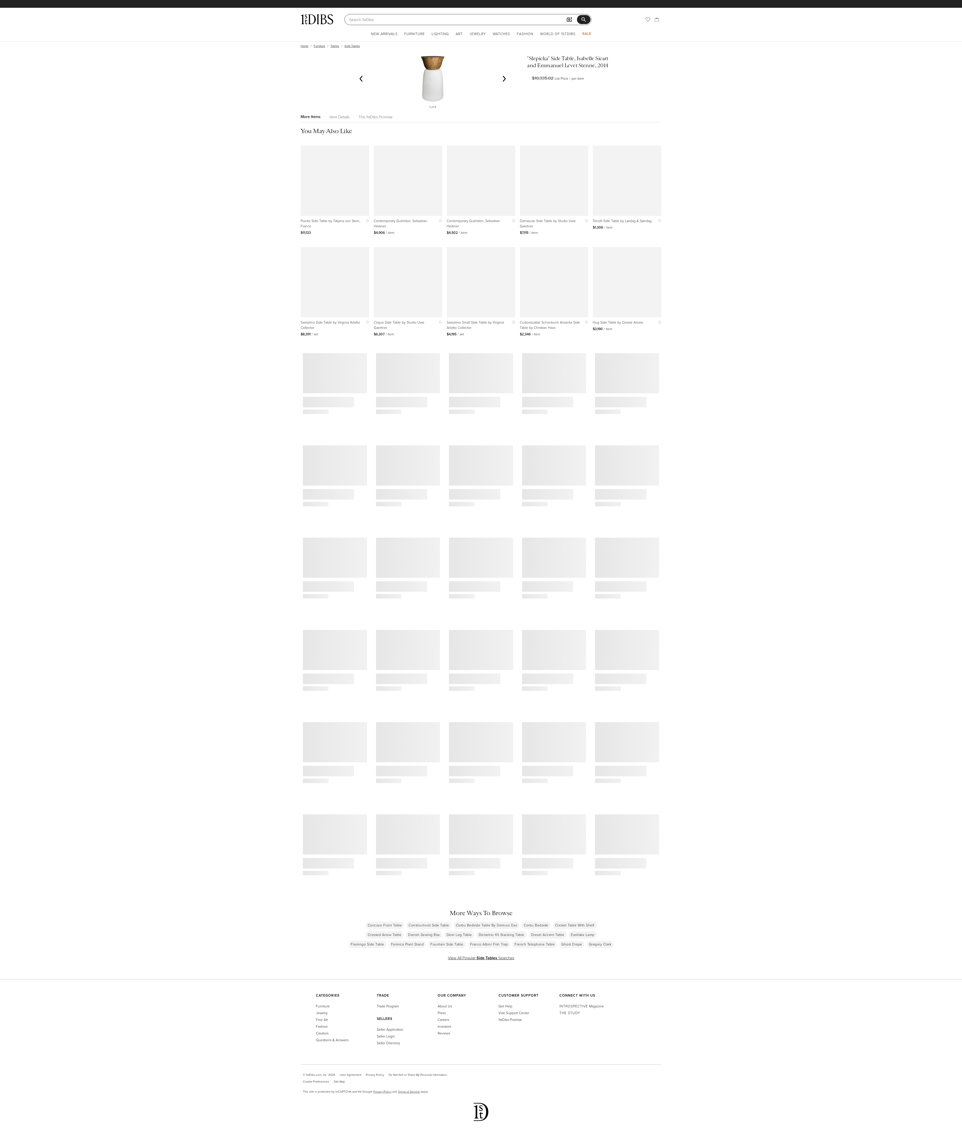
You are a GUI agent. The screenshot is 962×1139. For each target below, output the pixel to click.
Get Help (505, 1006)
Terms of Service (409, 1091)
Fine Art (322, 1019)
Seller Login (386, 1036)
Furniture (414, 33)
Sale (586, 33)
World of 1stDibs (557, 33)
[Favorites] (648, 19)
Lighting (440, 33)
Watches (501, 33)
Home (304, 46)
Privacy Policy (375, 1075)
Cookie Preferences (316, 1081)
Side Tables (352, 46)
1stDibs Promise (510, 1019)
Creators (322, 1033)
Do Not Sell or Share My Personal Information (418, 1075)
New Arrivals (384, 33)
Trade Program (388, 1006)
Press (442, 1012)
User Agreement (350, 1075)
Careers (443, 1019)
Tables (334, 46)
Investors (444, 1026)
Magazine (581, 1006)
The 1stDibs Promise (375, 117)
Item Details (339, 117)
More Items (311, 117)
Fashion (525, 33)
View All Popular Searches (481, 958)
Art (459, 33)
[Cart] (657, 19)
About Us (445, 1006)
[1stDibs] (317, 19)
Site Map (339, 1081)
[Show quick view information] (366, 220)
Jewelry (477, 33)
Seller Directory (388, 1042)
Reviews (444, 1033)
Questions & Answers (332, 1039)
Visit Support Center (514, 1012)
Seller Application (390, 1029)
